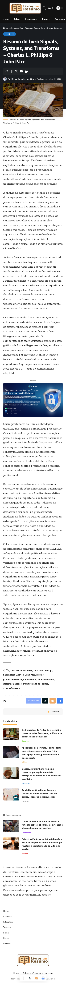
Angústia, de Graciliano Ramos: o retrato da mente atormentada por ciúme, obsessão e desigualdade (39, 793)
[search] (44, 8)
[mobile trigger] (6, 8)
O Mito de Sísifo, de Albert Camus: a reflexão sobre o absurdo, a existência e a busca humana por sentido (42, 825)
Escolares (26, 741)
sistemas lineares (12, 683)
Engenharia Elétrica (13, 674)
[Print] (26, 71)
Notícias (25, 801)
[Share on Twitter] (16, 71)
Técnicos (10, 34)
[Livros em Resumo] (25, 8)
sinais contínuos (45, 679)
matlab (40, 674)
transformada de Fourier (35, 683)
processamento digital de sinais (19, 679)
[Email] (21, 71)
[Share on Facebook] (11, 71)
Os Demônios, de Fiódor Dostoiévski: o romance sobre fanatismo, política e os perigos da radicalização (42, 733)
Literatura (26, 833)
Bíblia (24, 762)
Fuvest (25, 854)
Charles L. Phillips (43, 670)
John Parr (30, 674)
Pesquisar (55, 712)
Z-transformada (11, 688)
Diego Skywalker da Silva (23, 79)
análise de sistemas (22, 670)
